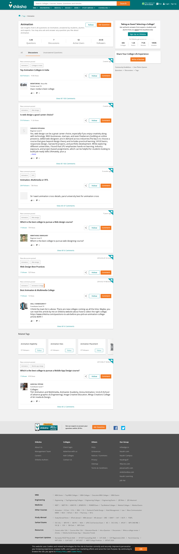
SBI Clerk (71, 525)
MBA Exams (115, 495)
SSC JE (57, 525)
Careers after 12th (61, 530)
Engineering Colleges (92, 500)
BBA (78, 510)
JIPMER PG (82, 505)
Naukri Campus (126, 455)
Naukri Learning (126, 476)
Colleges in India (37, 65)
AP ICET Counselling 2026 (87, 538)
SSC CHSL (114, 523)
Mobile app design (37, 366)
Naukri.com (124, 451)
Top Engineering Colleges (74, 500)
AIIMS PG (73, 505)
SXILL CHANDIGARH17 (38, 304)
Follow (91, 25)
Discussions (33, 52)
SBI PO (74, 523)
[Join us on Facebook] (116, 429)
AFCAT (123, 523)
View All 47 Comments (66, 206)
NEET (57, 505)
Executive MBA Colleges (100, 495)
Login (167, 4)
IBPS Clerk (80, 525)
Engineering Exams (108, 500)
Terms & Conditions (99, 468)
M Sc (91, 513)
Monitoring (38, 84)
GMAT (111, 518)
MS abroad (98, 518)
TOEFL (130, 518)
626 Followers (25, 76)
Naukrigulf (124, 460)
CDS (63, 525)
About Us (38, 447)
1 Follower (23, 228)
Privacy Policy (61, 551)
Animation (24, 65)
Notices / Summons (99, 455)
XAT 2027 (79, 540)
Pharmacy (83, 513)
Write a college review (130, 530)
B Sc (72, 510)
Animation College (37, 286)
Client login (67, 447)
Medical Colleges (124, 505)
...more (33, 154)
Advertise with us (70, 451)
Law (123, 510)
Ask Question (99, 427)
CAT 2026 (102, 538)
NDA (81, 523)
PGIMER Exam (93, 505)
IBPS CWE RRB (133, 523)
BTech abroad (75, 518)
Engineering (59, 500)
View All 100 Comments (65, 98)
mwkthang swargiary (39, 236)
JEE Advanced (132, 500)
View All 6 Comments (65, 250)
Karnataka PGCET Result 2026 (65, 538)
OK (141, 549)
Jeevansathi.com (126, 468)
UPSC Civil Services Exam (94, 523)
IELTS (123, 518)
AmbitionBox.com (127, 472)
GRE (105, 518)
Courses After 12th (76, 530)
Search (123, 3)
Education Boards (91, 530)
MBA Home (59, 495)
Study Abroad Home (62, 518)
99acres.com (125, 464)
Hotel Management (112, 510)
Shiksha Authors (41, 460)
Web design (35, 110)
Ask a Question (105, 530)
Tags (24, 16)
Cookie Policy (76, 551)
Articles (57, 533)
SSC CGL (58, 523)
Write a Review (138, 59)
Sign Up (173, 4)
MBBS (57, 513)
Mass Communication (134, 510)
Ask (160, 4)
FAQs (93, 447)
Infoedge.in (124, 447)
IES (107, 523)
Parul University (133, 538)
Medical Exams (137, 505)
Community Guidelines (123, 67)
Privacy (94, 460)
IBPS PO (66, 523)
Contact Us (67, 460)
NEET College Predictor (94, 540)
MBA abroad (87, 518)
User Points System (140, 67)
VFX (33, 175)
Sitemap (94, 464)
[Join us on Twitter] (123, 429)
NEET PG (65, 505)
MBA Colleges (85, 495)
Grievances (95, 451)
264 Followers (25, 186)
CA (83, 510)
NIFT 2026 (58, 540)
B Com (66, 510)
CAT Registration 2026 (117, 538)
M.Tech (69, 513)
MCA (63, 513)
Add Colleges (68, 455)
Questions (118, 70)
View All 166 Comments (65, 163)
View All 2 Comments (65, 407)
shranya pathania (37, 128)
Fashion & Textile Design (95, 510)
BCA (76, 513)
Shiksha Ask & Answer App (72, 533)
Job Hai (122, 480)
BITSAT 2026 (109, 540)
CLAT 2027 (69, 540)
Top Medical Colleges (108, 505)
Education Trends (89, 533)
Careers (38, 455)
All (22, 52)
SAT (117, 518)
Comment (106, 76)
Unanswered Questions (52, 52)
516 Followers (25, 120)
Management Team (43, 451)
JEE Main (121, 500)
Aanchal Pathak (36, 384)
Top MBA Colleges (71, 495)
